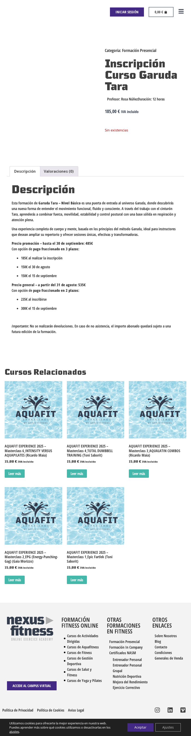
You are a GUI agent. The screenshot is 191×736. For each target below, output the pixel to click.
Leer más (14, 473)
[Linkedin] (170, 710)
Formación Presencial (139, 50)
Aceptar (140, 727)
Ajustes (168, 727)
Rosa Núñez (129, 99)
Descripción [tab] (25, 171)
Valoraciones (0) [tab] (59, 171)
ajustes (14, 731)
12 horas (159, 99)
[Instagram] (157, 710)
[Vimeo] (183, 710)
